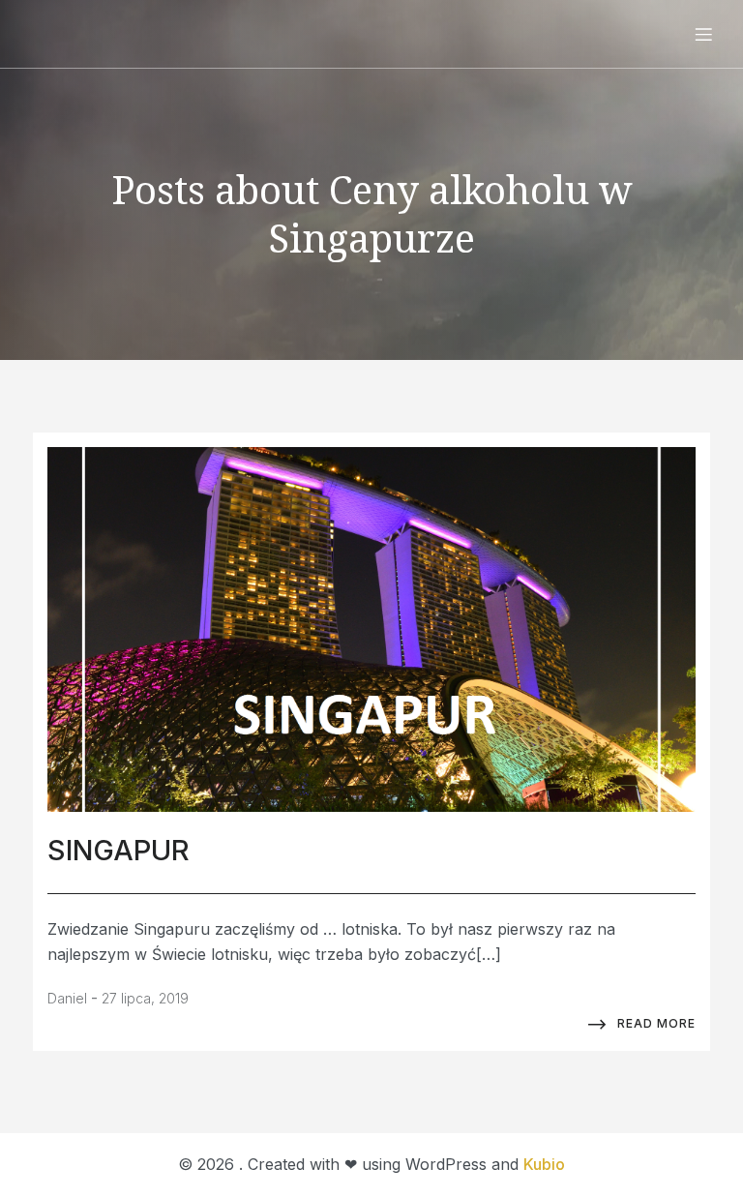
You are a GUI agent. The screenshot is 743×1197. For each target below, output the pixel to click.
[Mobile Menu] (703, 33)
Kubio (544, 1164)
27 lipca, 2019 (145, 998)
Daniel (67, 998)
